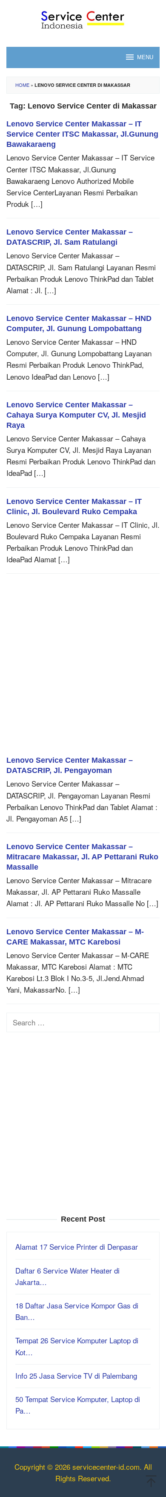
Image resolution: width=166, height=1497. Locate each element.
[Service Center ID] (82, 17)
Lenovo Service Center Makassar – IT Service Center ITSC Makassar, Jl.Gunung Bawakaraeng (82, 134)
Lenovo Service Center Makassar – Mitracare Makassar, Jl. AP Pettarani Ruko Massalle (82, 856)
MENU (145, 57)
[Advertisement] (83, 669)
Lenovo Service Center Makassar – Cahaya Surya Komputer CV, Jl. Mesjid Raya (76, 415)
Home (22, 84)
